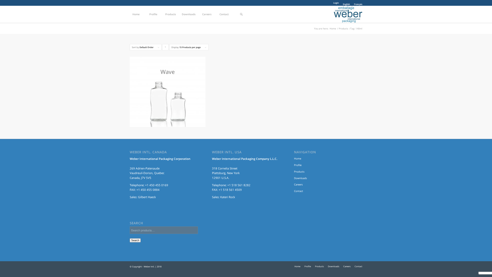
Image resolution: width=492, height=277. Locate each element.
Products (343, 28)
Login (336, 2)
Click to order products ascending (165, 48)
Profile (298, 165)
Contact (298, 191)
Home (333, 28)
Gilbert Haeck (147, 197)
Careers (298, 184)
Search (135, 240)
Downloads (300, 178)
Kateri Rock (227, 197)
